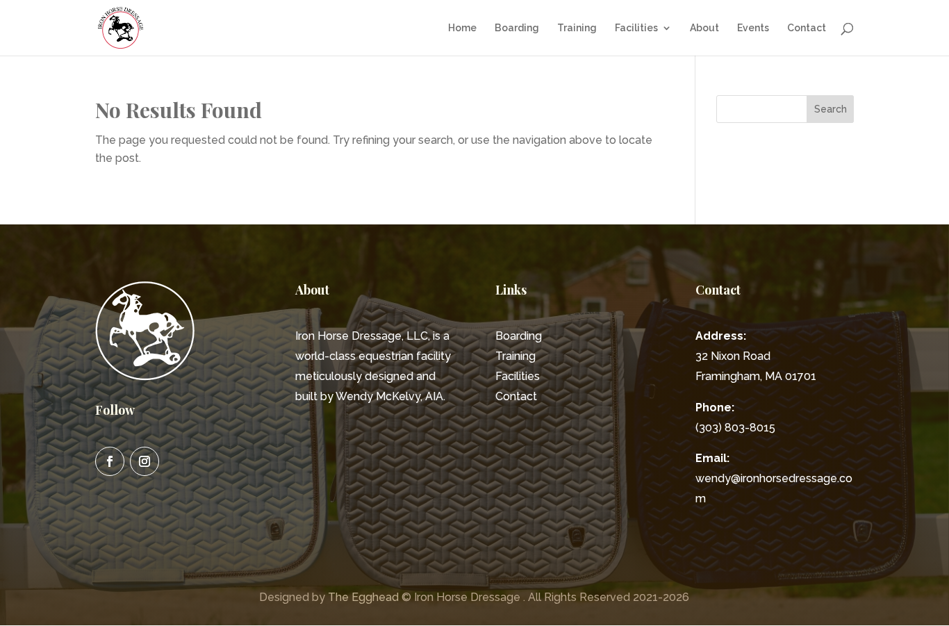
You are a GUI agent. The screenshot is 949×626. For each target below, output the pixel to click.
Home (462, 28)
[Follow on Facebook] (109, 461)
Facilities (636, 28)
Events (753, 28)
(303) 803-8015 (735, 427)
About (704, 28)
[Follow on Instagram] (144, 461)
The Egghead (363, 597)
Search (830, 109)
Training (577, 28)
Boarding (517, 28)
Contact (806, 28)
